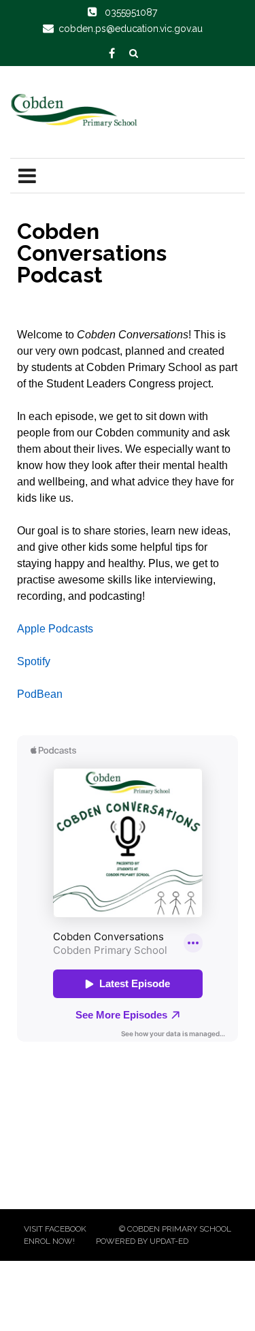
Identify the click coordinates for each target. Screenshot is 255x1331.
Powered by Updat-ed (142, 1241)
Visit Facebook (55, 1229)
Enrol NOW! (49, 1241)
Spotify (33, 661)
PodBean (40, 694)
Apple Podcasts (55, 629)
